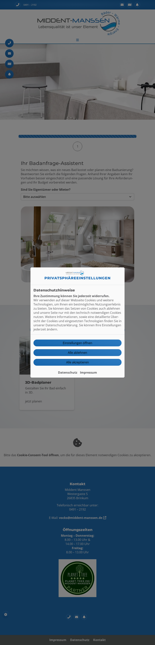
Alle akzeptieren (77, 362)
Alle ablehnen (77, 353)
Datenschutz (67, 372)
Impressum (88, 372)
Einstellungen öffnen (77, 343)
